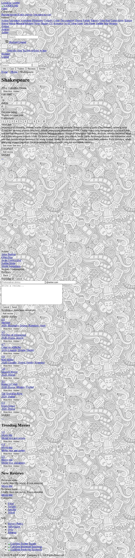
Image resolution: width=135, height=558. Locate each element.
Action (4, 20)
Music (12, 23)
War (106, 23)
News (37, 23)
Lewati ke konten (10, 2)
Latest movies (25, 14)
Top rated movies (42, 14)
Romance (58, 23)
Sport (80, 23)
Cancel (18, 279)
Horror (4, 23)
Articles (35, 50)
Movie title (7, 486)
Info (4, 69)
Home (4, 72)
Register (5, 53)
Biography (37, 20)
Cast (12, 69)
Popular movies (9, 14)
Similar (42, 69)
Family (86, 20)
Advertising (14, 526)
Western (113, 23)
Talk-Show (89, 23)
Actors (43, 50)
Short (74, 23)
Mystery (29, 23)
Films (11, 503)
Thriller (99, 23)
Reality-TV (47, 23)
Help (10, 529)
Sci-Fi (67, 23)
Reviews (32, 69)
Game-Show (117, 20)
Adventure (14, 20)
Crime (56, 20)
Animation (25, 20)
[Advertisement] (67, 188)
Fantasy (95, 20)
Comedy (48, 20)
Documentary (67, 20)
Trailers (26, 50)
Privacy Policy (15, 523)
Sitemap (12, 532)
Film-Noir (105, 20)
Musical (20, 23)
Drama (78, 20)
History (128, 20)
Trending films (14, 50)
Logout (5, 56)
